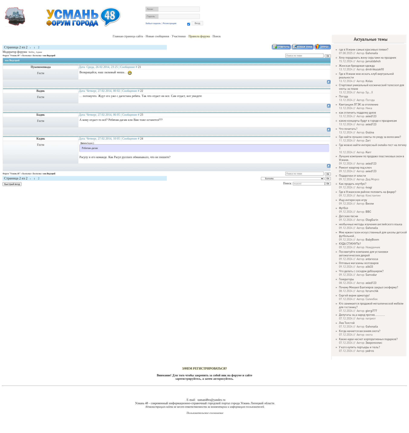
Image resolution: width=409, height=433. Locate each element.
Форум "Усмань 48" (11, 56)
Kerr (369, 152)
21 (139, 67)
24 (141, 138)
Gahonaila (372, 53)
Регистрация (169, 23)
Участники (179, 36)
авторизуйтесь (223, 378)
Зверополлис (374, 342)
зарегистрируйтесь (188, 378)
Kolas (369, 81)
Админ (39, 52)
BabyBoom (372, 239)
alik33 (369, 266)
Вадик (40, 90)
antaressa (372, 259)
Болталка (26, 56)
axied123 (371, 116)
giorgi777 (371, 310)
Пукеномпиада (41, 67)
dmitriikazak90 (375, 69)
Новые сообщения (157, 36)
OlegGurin (372, 219)
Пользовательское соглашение (205, 412)
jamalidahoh (373, 61)
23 (141, 114)
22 (141, 90)
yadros (370, 350)
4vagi (369, 187)
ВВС (368, 211)
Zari (368, 140)
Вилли (370, 203)
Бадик (40, 114)
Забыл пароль (153, 23)
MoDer (31, 52)
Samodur (371, 274)
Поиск (217, 36)
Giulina (370, 132)
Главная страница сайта (128, 36)
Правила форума (199, 36)
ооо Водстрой (49, 56)
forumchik (372, 291)
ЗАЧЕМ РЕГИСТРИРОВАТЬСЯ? (204, 368)
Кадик (40, 138)
